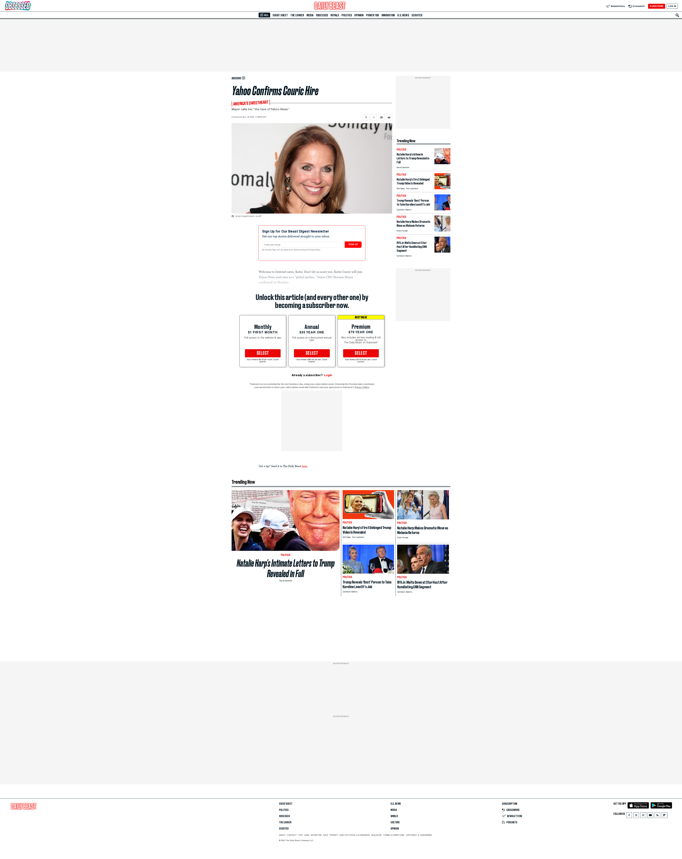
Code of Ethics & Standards (354, 835)
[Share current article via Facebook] (366, 117)
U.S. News (403, 15)
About (282, 835)
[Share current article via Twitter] (374, 117)
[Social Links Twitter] (636, 816)
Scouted (417, 15)
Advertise (316, 835)
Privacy (334, 835)
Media (310, 15)
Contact (292, 835)
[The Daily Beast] (330, 6)
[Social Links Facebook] (629, 816)
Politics (347, 15)
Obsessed (322, 15)
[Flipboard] (664, 816)
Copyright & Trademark (419, 835)
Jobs (306, 835)
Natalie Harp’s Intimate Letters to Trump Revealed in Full (286, 568)
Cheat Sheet (280, 15)
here (304, 466)
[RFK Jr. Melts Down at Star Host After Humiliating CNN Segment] (442, 251)
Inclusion (376, 835)
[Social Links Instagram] (643, 816)
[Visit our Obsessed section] (29, 6)
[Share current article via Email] (381, 117)
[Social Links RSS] (657, 816)
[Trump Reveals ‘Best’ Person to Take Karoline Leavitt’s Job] (442, 209)
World (394, 816)
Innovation (388, 15)
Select (263, 353)
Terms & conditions (393, 835)
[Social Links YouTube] (650, 816)
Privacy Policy (315, 250)
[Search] (677, 15)
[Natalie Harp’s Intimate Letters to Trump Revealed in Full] (442, 163)
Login (328, 375)
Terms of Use (299, 250)
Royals (335, 15)
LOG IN (672, 6)
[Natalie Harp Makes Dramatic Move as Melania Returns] (442, 230)
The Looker (297, 15)
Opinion (359, 15)
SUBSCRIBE (656, 6)
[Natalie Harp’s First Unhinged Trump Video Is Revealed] (442, 188)
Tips (300, 835)
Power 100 (372, 15)
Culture (395, 822)
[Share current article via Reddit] (389, 117)
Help (325, 835)
